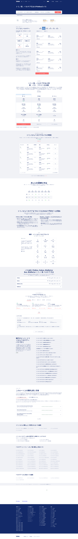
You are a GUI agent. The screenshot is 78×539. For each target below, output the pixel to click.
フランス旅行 (53, 508)
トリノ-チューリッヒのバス (55, 455)
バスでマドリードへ (31, 516)
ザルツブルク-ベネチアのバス (43, 468)
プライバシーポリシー (36, 536)
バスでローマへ (30, 517)
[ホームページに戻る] (18, 1)
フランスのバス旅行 (31, 509)
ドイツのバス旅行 (30, 513)
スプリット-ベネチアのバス (55, 466)
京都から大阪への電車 (19, 527)
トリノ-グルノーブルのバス (43, 428)
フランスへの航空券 (42, 516)
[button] (37, 12)
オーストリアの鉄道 (19, 513)
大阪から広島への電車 (19, 530)
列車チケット (18, 506)
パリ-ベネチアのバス (54, 459)
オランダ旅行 (53, 516)
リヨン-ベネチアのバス (19, 464)
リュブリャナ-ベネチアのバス (31, 468)
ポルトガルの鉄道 (18, 512)
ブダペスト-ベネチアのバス (55, 464)
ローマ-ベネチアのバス (19, 461)
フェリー (29, 1)
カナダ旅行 (52, 522)
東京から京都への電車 (19, 522)
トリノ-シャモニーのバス (31, 459)
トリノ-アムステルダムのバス (20, 453)
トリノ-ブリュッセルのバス (55, 453)
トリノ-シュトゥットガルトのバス (44, 457)
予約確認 (53, 1)
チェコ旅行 (52, 517)
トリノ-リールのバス (19, 459)
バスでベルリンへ (30, 520)
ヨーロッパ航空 (41, 506)
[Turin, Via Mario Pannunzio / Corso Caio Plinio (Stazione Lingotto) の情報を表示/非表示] (60, 414)
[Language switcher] (48, 1)
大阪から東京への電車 (19, 526)
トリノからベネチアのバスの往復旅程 (21, 439)
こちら (46, 175)
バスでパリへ (30, 518)
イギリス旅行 (53, 513)
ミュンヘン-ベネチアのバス (31, 461)
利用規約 (31, 536)
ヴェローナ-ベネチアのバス (55, 468)
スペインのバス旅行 (31, 508)
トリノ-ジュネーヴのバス (54, 428)
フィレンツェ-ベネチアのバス (43, 464)
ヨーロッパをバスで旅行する (27, 484)
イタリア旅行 (53, 512)
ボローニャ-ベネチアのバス (31, 464)
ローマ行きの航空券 (42, 521)
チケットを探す (20, 36)
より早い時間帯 (23, 172)
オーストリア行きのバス (31, 514)
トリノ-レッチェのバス (30, 457)
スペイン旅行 (53, 514)
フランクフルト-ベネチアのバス (55, 461)
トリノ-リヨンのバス (19, 430)
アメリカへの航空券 (42, 518)
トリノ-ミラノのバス (30, 428)
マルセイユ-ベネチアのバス (20, 468)
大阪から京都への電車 (19, 525)
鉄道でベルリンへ (18, 520)
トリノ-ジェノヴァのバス (42, 455)
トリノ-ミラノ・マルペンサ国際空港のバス (22, 428)
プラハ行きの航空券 (42, 525)
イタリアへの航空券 (42, 514)
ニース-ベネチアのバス (19, 466)
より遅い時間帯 (55, 172)
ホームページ (18, 484)
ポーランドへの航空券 (42, 517)
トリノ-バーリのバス (30, 455)
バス (23, 1)
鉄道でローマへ (18, 517)
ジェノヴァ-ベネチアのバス (31, 466)
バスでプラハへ (30, 521)
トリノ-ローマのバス (54, 450)
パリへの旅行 (53, 525)
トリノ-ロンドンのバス (19, 450)
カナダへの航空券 (41, 520)
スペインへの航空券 (42, 509)
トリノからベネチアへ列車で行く (44, 439)
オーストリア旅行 (53, 518)
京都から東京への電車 (19, 529)
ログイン (61, 1)
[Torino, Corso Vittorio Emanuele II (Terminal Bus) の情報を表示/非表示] (60, 406)
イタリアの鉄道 (18, 508)
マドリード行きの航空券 (42, 508)
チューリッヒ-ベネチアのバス (43, 466)
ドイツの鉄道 (18, 509)
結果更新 (38, 141)
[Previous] (26, 191)
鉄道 (21, 1)
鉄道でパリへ (18, 518)
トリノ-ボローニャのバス (42, 453)
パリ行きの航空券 (41, 522)
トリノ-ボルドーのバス (19, 457)
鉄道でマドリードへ (19, 514)
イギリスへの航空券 (42, 512)
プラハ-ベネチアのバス (42, 461)
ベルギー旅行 (53, 520)
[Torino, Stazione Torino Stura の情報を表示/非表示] (60, 410)
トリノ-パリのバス (41, 450)
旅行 (51, 506)
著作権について (26, 536)
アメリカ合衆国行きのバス (32, 512)
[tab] (39, 31)
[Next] (60, 28)
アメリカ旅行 (53, 521)
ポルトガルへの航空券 (42, 513)
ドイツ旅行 (52, 509)
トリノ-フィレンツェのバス (20, 455)
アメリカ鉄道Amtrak (19, 516)
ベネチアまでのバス (36, 484)
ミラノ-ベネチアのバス (42, 459)
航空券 (26, 1)
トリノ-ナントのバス (54, 457)
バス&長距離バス (30, 506)
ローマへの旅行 (53, 526)
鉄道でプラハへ (18, 521)
